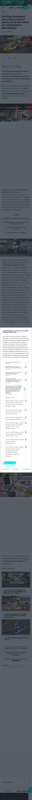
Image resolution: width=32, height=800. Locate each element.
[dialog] (16, 400)
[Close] (28, 331)
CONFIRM (10, 462)
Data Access (16, 469)
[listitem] (16, 363)
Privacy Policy (26, 469)
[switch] (25, 367)
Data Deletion (6, 469)
